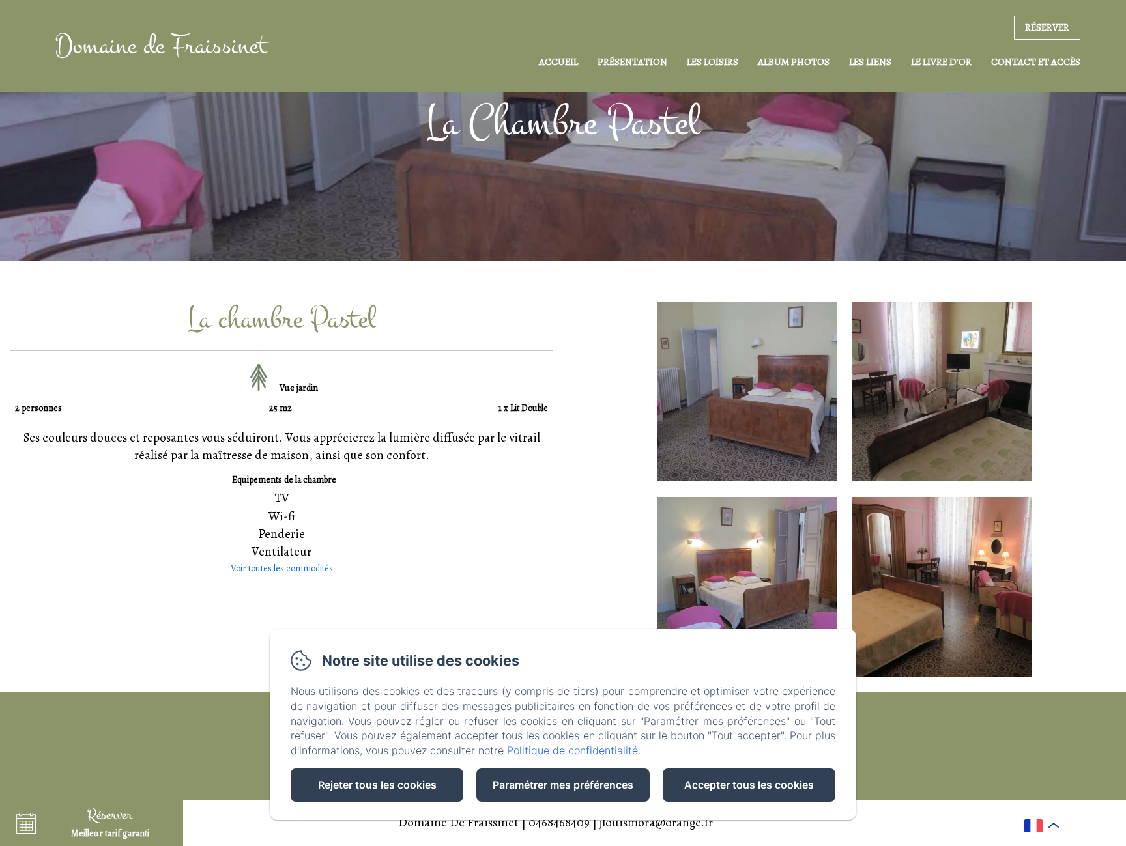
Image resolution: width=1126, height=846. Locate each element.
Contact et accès (1035, 61)
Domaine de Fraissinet (161, 46)
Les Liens (870, 61)
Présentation (632, 61)
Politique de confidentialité (572, 750)
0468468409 (559, 822)
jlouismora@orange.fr (656, 822)
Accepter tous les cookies (749, 784)
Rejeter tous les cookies (377, 784)
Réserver (1047, 27)
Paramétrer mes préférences (563, 784)
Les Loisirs (712, 61)
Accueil (558, 61)
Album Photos (794, 61)
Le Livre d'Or (941, 61)
